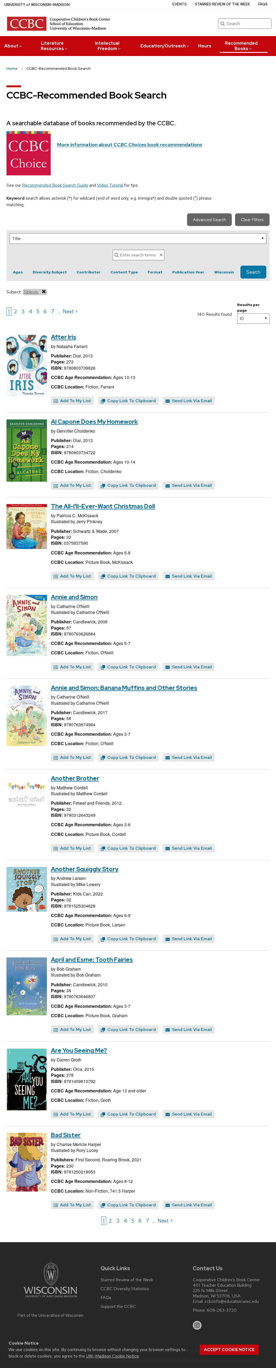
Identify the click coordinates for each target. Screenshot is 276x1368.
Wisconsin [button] (224, 272)
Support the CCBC (118, 1306)
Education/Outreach (163, 46)
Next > (70, 311)
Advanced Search (209, 220)
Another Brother (75, 778)
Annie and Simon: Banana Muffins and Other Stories (124, 688)
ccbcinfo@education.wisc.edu (232, 1301)
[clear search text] (161, 254)
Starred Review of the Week (222, 4)
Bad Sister (66, 1135)
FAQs (263, 4)
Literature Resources (52, 45)
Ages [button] (18, 272)
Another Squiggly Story (85, 869)
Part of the (50, 1315)
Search (253, 272)
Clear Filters (252, 220)
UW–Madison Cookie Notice (112, 1356)
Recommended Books (241, 45)
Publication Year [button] (188, 272)
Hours (204, 46)
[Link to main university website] (50, 1298)
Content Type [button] (124, 272)
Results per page (248, 307)
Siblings (31, 292)
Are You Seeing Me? (79, 1050)
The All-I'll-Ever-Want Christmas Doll (103, 506)
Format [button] (155, 272)
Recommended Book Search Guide (55, 185)
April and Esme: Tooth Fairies (92, 960)
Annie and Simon (74, 597)
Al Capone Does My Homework (94, 422)
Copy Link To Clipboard (131, 401)
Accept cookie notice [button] (229, 1349)
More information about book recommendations (129, 144)
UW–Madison (37, 4)
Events (179, 4)
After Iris (63, 337)
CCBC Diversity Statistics (125, 1288)
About (11, 46)
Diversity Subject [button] (50, 272)
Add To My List (75, 401)
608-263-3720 (222, 1310)
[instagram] (197, 1325)
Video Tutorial (110, 185)
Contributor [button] (89, 272)
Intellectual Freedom (107, 45)
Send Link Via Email (191, 401)
